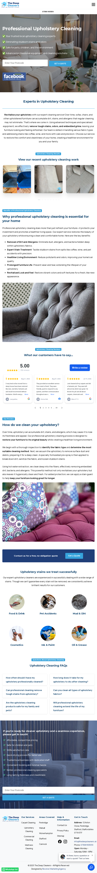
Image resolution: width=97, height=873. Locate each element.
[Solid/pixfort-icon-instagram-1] (65, 841)
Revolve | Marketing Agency (54, 869)
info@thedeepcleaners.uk (85, 841)
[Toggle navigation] (93, 4)
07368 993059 (48, 12)
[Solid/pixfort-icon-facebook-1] (60, 841)
